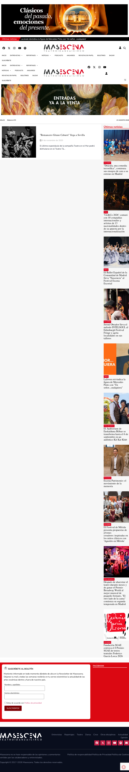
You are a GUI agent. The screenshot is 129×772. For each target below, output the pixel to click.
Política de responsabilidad (79, 754)
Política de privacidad (33, 703)
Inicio (4, 55)
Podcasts (59, 55)
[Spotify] (24, 48)
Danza (106, 270)
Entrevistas (15, 55)
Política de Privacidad (101, 754)
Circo (105, 212)
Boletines (101, 55)
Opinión (124, 737)
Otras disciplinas (109, 426)
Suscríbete (6, 60)
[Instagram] (14, 48)
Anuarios (71, 55)
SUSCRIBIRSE (13, 708)
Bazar (111, 55)
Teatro (106, 376)
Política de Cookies (120, 754)
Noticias (45, 55)
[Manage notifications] (124, 767)
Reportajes (31, 55)
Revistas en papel (86, 55)
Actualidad (107, 163)
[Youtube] (19, 48)
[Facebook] (3, 48)
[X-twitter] (9, 48)
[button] (124, 48)
